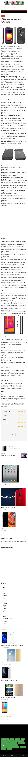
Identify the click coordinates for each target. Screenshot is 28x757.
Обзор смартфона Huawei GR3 (8, 697)
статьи (4, 749)
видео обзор (13, 743)
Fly (3, 592)
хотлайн (9, 749)
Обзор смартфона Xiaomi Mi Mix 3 (9, 528)
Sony (4, 610)
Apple (4, 589)
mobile (12, 739)
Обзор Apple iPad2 (5, 484)
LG (3, 600)
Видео (4, 616)
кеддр (23, 743)
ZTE (4, 613)
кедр (3, 745)
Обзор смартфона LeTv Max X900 (9, 680)
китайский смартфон (11, 745)
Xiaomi (4, 611)
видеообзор (5, 743)
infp (4, 597)
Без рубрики (6, 615)
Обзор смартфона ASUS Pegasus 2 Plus (10, 663)
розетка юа (16, 747)
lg (8, 739)
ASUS (4, 590)
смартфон (23, 747)
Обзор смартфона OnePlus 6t (8, 507)
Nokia (4, 605)
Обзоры (3, 15)
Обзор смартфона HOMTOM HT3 (16, 448)
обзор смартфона (6, 747)
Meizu (4, 602)
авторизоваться (5, 543)
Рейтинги (5, 623)
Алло (22, 739)
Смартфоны (21, 741)
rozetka (18, 739)
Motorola (5, 603)
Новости (5, 620)
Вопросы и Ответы (7, 618)
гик (19, 743)
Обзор (14, 741)
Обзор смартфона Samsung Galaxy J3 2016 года (12, 645)
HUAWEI (5, 595)
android (4, 739)
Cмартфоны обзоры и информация (17, 755)
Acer (4, 587)
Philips (4, 607)
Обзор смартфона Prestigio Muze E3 (9, 715)
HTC (4, 593)
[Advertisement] (14, 222)
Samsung (5, 608)
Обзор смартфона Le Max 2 (8, 455)
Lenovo (4, 598)
